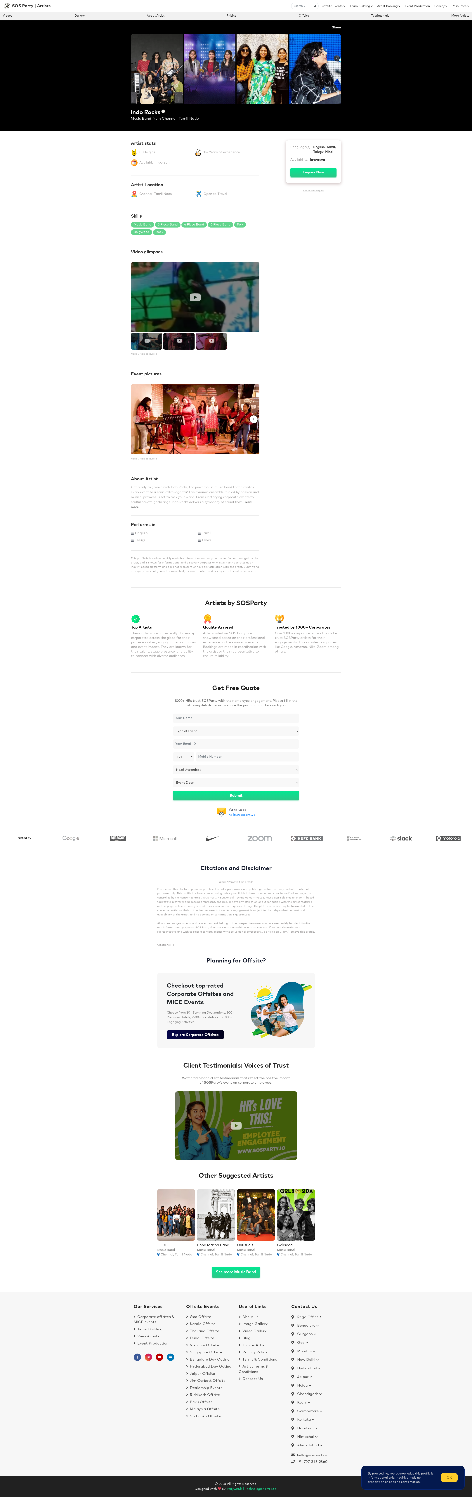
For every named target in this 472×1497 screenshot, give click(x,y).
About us (250, 1317)
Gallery (439, 6)
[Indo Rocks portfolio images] (157, 69)
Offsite (304, 15)
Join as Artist (254, 1345)
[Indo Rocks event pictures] (195, 419)
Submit (236, 795)
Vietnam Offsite (204, 1345)
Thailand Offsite (204, 1331)
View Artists (147, 1336)
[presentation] (136, 419)
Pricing (232, 15)
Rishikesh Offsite (204, 1395)
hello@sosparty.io (242, 814)
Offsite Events (332, 6)
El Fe (161, 1245)
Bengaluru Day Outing (209, 1359)
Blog (246, 1338)
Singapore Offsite (205, 1352)
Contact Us (252, 1379)
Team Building (360, 6)
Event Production (417, 6)
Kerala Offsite (202, 1324)
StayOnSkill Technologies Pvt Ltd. (251, 1489)
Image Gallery (255, 1324)
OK (449, 1477)
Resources (459, 6)
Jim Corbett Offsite (207, 1380)
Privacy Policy (254, 1352)
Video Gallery (254, 1331)
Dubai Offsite (201, 1338)
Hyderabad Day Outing (210, 1366)
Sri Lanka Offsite (205, 1416)
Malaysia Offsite (204, 1409)
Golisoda (285, 1245)
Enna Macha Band (213, 1245)
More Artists (460, 15)
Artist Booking (387, 6)
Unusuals (245, 1245)
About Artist (155, 15)
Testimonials (380, 15)
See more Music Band (236, 1272)
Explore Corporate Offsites (195, 1035)
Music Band (141, 118)
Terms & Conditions (259, 1359)
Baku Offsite (201, 1402)
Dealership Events (205, 1388)
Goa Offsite (200, 1317)
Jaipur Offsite (202, 1373)
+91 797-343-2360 (311, 1462)
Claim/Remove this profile (236, 882)
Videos (7, 15)
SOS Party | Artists (31, 6)
